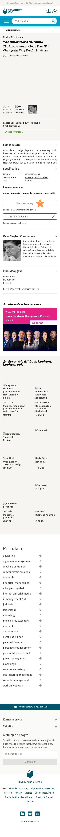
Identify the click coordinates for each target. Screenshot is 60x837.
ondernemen (10, 631)
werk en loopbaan (13, 685)
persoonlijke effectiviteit (16, 653)
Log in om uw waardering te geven (19, 210)
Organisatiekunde (13, 30)
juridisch (8, 604)
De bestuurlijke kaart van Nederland (43, 409)
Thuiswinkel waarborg (17, 788)
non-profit (9, 626)
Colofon (8, 793)
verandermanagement (16, 680)
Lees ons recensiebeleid (14, 223)
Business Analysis (45, 515)
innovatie (29, 177)
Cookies (28, 793)
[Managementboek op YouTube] (30, 814)
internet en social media (17, 593)
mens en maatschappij (16, 620)
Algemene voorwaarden (42, 788)
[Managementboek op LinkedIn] (22, 814)
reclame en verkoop (14, 669)
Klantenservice (12, 719)
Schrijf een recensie (17, 216)
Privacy (18, 793)
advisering (9, 555)
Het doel (39, 462)
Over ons (30, 801)
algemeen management (17, 561)
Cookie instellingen (44, 793)
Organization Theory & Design (12, 463)
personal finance (12, 642)
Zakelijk (8, 726)
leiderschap (9, 609)
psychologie (9, 664)
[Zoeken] (53, 21)
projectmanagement (14, 658)
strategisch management (17, 674)
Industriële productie (9, 516)
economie (8, 577)
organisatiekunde (13, 636)
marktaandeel (41, 177)
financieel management (16, 582)
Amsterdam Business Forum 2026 (28, 318)
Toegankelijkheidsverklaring (19, 797)
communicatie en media (17, 572)
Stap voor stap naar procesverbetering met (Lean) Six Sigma (14, 409)
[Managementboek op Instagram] (37, 814)
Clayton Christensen (13, 37)
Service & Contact (44, 797)
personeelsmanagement (17, 647)
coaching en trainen (14, 566)
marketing (9, 615)
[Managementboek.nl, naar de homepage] (12, 13)
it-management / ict (14, 599)
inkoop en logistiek (13, 588)
